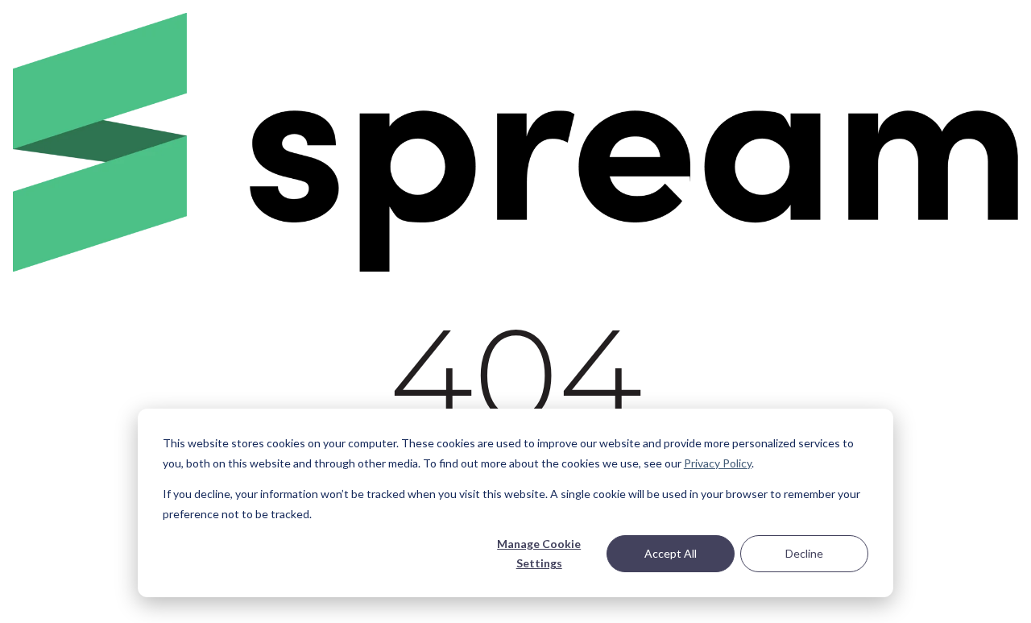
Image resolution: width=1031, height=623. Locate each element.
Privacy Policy (718, 463)
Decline (804, 553)
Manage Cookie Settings (539, 554)
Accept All (670, 553)
